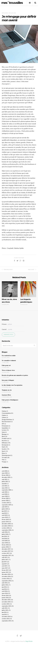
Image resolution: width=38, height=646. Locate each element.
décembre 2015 (6, 599)
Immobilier (5, 428)
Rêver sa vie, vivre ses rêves (9, 300)
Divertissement (6, 421)
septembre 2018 (6, 530)
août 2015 (4, 608)
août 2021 (4, 479)
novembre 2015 (6, 602)
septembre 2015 (6, 606)
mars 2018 (5, 543)
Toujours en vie (7, 390)
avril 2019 (4, 515)
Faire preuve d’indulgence (10, 400)
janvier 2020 (5, 500)
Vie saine (4, 457)
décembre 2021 (6, 477)
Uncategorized (6, 455)
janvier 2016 (5, 597)
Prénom (4, 324)
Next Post (31, 269)
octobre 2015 (5, 604)
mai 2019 (4, 513)
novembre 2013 (6, 616)
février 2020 (5, 498)
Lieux (3, 432)
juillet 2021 (5, 481)
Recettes (4, 440)
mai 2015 (4, 614)
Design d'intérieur (7, 419)
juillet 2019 (5, 509)
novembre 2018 (6, 526)
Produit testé (6, 438)
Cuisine (4, 415)
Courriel (4, 329)
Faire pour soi (6, 365)
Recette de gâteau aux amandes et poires (15, 375)
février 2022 (5, 475)
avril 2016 (4, 591)
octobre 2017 (5, 553)
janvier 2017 (5, 572)
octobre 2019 (5, 502)
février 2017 (5, 570)
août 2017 (4, 557)
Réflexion (5, 13)
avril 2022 (4, 471)
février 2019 (5, 519)
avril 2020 (4, 494)
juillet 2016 (5, 585)
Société (4, 449)
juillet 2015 (5, 610)
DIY (3, 424)
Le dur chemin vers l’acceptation (12, 385)
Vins (3, 459)
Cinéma (4, 411)
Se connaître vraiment (9, 360)
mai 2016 (4, 589)
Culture (4, 417)
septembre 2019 (6, 505)
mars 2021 (5, 488)
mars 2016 (5, 593)
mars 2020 (5, 496)
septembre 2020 (6, 490)
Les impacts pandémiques (26, 300)
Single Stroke (29, 641)
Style (3, 453)
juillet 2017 (5, 559)
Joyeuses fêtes (6, 395)
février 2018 (5, 545)
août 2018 (4, 532)
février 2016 (5, 595)
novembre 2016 (6, 576)
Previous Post (8, 269)
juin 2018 (4, 536)
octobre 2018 (5, 528)
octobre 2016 (5, 578)
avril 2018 (4, 540)
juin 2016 (4, 587)
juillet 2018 (5, 534)
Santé (3, 447)
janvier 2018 (5, 547)
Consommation (6, 413)
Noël (3, 436)
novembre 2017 (6, 551)
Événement (5, 426)
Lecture (4, 430)
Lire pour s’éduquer (8, 380)
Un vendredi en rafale (8, 355)
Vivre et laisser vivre (8, 370)
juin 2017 (4, 562)
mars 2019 (5, 517)
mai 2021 (4, 483)
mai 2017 (4, 564)
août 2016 (4, 583)
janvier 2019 (5, 521)
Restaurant (5, 445)
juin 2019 (4, 511)
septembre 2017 (6, 555)
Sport (3, 451)
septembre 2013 (6, 621)
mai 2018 (4, 538)
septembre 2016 (6, 581)
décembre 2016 (6, 574)
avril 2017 (4, 566)
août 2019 (4, 507)
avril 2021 (4, 486)
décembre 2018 (6, 524)
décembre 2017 (6, 549)
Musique (4, 434)
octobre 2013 (5, 618)
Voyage (4, 462)
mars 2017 (5, 568)
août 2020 (4, 492)
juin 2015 (4, 612)
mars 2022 (5, 473)
